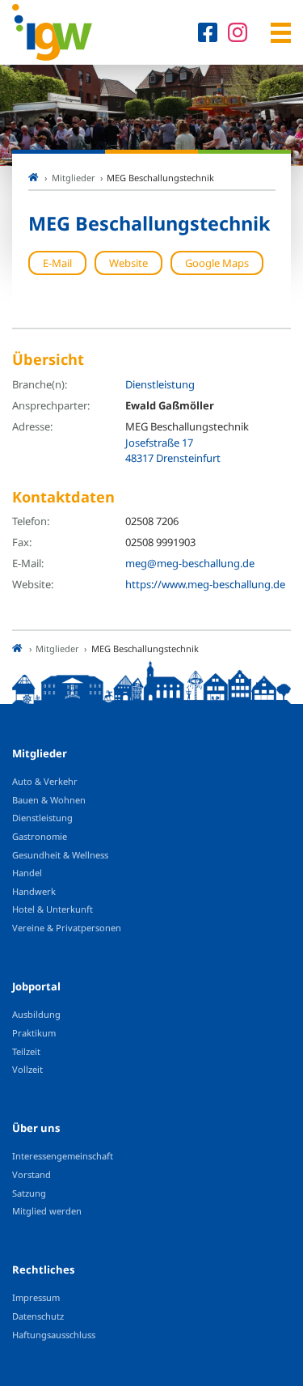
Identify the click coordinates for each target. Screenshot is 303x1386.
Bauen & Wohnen (49, 800)
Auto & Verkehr (45, 781)
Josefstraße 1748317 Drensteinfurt (173, 450)
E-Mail (57, 263)
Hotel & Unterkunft (52, 909)
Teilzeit (26, 1051)
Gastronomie (39, 836)
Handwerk (34, 891)
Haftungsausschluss (53, 1335)
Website (128, 263)
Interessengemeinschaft (62, 1156)
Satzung (29, 1193)
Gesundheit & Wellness (60, 855)
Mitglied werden (47, 1211)
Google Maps (217, 263)
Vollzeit (27, 1069)
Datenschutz (38, 1316)
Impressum (36, 1297)
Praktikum (34, 1033)
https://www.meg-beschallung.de (205, 584)
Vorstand (31, 1174)
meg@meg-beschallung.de (190, 563)
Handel (27, 873)
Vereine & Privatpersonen (66, 928)
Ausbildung (36, 1014)
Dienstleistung (160, 384)
